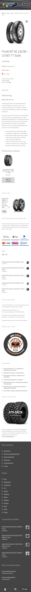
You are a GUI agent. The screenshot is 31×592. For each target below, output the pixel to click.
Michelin (6, 503)
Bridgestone (7, 482)
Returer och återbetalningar (11, 454)
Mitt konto (5, 589)
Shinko (6, 512)
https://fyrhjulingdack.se (8, 436)
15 (7, 82)
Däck (12, 13)
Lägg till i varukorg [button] (8, 180)
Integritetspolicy (8, 463)
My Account (7, 460)
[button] (27, 21)
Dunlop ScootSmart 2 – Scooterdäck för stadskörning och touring (13, 369)
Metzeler (6, 500)
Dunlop (6, 491)
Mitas (5, 506)
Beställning (7, 451)
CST (5, 488)
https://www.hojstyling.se (9, 571)
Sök (15, 589)
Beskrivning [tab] (5, 90)
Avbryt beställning (9, 457)
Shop (8, 13)
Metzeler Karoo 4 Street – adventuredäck (14, 372)
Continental (7, 485)
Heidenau (6, 494)
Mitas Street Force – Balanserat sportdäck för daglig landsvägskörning (15, 387)
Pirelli (9, 82)
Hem (5, 13)
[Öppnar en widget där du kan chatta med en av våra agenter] (24, 589)
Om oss (6, 466)
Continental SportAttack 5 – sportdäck (13, 379)
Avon (5, 479)
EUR (6, 254)
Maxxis (5, 497)
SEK (3, 254)
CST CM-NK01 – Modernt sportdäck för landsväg (15, 390)
